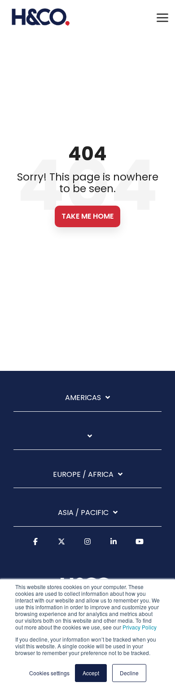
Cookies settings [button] (49, 673)
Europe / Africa (83, 475)
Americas (83, 398)
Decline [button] (129, 673)
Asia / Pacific (83, 513)
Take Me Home (87, 216)
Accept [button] (91, 673)
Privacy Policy (139, 627)
